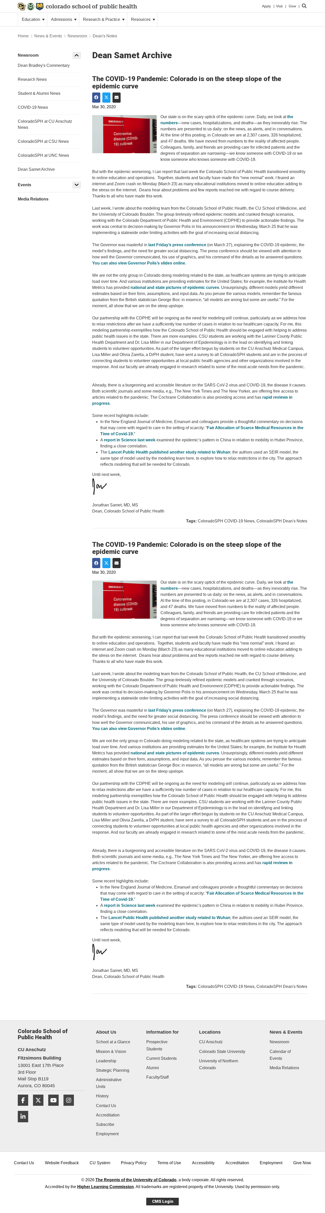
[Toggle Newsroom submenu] (77, 55)
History (102, 1096)
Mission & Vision (111, 1051)
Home (23, 36)
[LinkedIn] (25, 1124)
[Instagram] (70, 1108)
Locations (210, 1032)
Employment (107, 1134)
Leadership (106, 1061)
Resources (141, 19)
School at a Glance (113, 1042)
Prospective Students (157, 1045)
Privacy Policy (134, 1163)
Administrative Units (109, 1083)
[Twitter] (40, 1108)
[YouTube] (55, 1108)
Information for (162, 1032)
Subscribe (105, 1124)
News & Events (48, 36)
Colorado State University (222, 1051)
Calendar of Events (280, 1055)
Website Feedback (62, 1163)
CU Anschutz (211, 1042)
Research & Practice (102, 19)
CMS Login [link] (162, 1201)
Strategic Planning (112, 1070)
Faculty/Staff (157, 1077)
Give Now (302, 1163)
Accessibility (203, 1163)
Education (31, 19)
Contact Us (106, 1105)
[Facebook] (25, 1108)
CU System (100, 1163)
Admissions (62, 19)
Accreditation (108, 1115)
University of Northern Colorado (218, 1064)
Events (24, 185)
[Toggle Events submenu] (77, 185)
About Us (106, 1032)
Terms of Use (169, 1163)
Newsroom (77, 36)
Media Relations (284, 1068)
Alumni (152, 1068)
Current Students (161, 1058)
